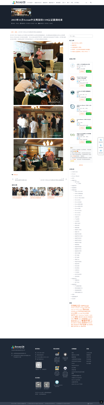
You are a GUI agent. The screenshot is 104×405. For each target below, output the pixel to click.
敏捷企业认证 (38, 2)
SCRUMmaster (74, 311)
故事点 (72, 319)
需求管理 (77, 276)
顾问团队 (58, 2)
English (91, 403)
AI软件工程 (75, 171)
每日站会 (90, 322)
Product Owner (79, 309)
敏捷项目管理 (78, 251)
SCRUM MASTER (84, 311)
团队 (76, 317)
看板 (88, 324)
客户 (68, 2)
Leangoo (77, 307)
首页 (12, 32)
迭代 (80, 326)
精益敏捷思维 (78, 290)
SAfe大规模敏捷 (79, 193)
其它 (73, 178)
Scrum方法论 (78, 210)
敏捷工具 (77, 231)
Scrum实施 (80, 313)
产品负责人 (86, 315)
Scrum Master (75, 176)
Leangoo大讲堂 (83, 307)
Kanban (73, 307)
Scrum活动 (77, 212)
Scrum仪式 (77, 200)
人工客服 (74, 159)
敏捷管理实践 (78, 246)
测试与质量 (77, 253)
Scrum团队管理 (79, 206)
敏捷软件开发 (78, 248)
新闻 (16, 32)
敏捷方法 (75, 322)
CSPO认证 (85, 306)
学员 (72, 2)
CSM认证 (15, 174)
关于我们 (76, 2)
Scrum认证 (77, 214)
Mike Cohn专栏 (79, 191)
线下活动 (77, 182)
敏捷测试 (80, 322)
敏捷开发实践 (78, 234)
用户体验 (77, 255)
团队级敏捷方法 (78, 288)
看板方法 (77, 259)
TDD (77, 315)
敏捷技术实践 (78, 242)
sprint (73, 315)
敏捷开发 (74, 185)
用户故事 (77, 257)
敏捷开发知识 (78, 238)
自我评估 (77, 270)
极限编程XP (75, 296)
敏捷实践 (77, 227)
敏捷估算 (80, 318)
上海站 (79, 183)
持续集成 (90, 317)
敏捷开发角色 (78, 240)
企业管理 (77, 221)
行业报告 (77, 272)
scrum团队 (74, 313)
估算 (73, 317)
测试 (72, 324)
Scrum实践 (77, 208)
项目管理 (83, 326)
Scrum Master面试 (79, 197)
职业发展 (77, 265)
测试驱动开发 (77, 324)
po (74, 309)
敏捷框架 (77, 244)
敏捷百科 (74, 284)
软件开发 (76, 326)
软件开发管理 (78, 274)
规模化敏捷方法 (78, 292)
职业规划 (77, 268)
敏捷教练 (74, 187)
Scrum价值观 (78, 202)
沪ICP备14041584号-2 (50, 403)
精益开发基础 (78, 261)
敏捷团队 (85, 319)
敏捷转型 (85, 323)
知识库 (73, 298)
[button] (91, 2)
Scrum (73, 174)
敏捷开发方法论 (78, 236)
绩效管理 (77, 263)
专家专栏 (77, 217)
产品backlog (81, 315)
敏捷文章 (74, 189)
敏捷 (76, 318)
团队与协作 (77, 223)
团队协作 (81, 317)
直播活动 (77, 280)
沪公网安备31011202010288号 (63, 403)
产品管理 (77, 219)
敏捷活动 (74, 278)
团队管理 (77, 225)
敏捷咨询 (45, 2)
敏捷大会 (74, 180)
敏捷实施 (90, 318)
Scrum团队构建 (79, 204)
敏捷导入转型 (78, 229)
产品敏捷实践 (78, 286)
